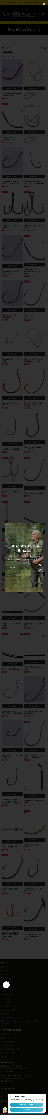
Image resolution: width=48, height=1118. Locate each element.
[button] (6, 984)
